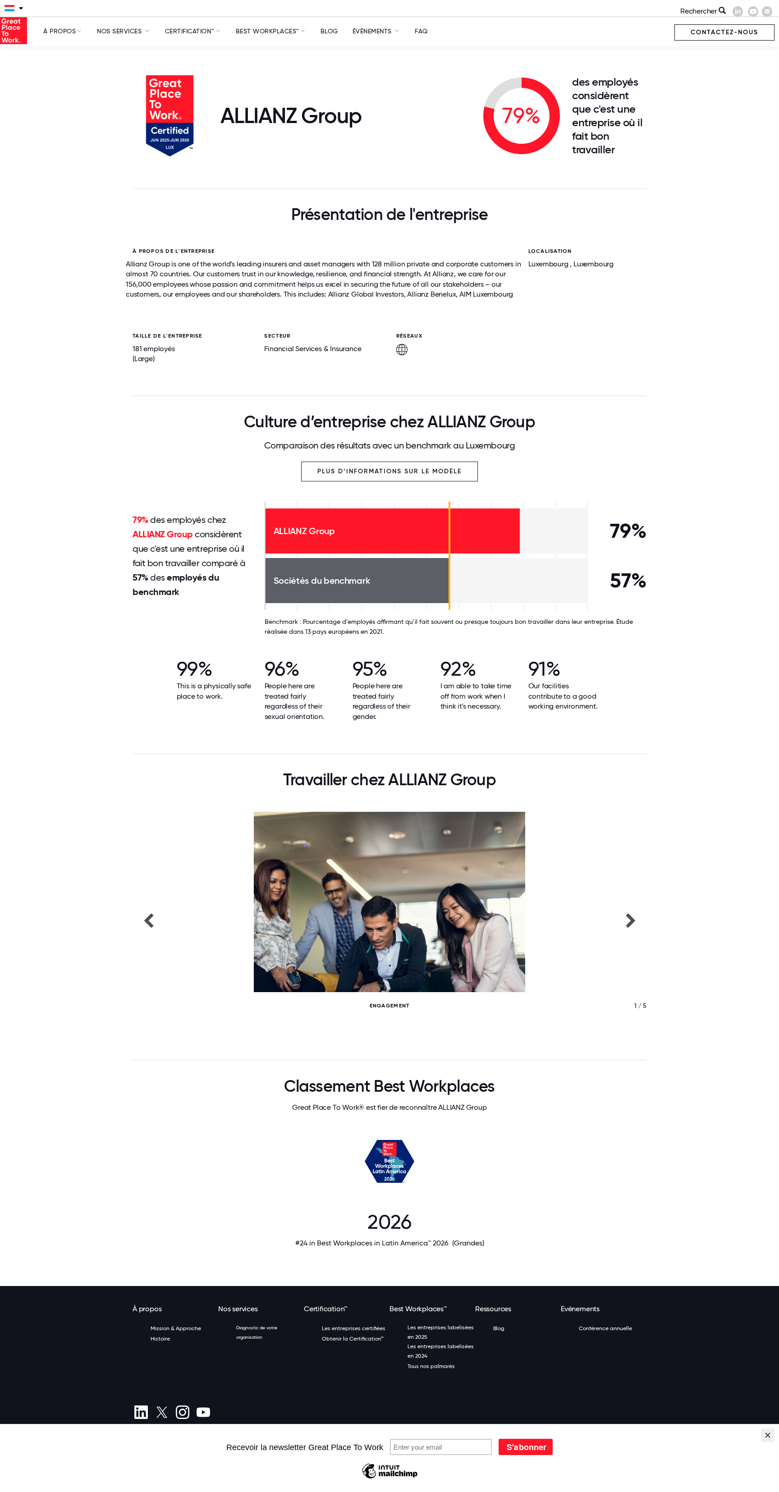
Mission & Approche (176, 1328)
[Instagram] (182, 1412)
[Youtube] (203, 1412)
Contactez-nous (724, 32)
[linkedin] (141, 1412)
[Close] (767, 1435)
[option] (389, 920)
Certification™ (190, 31)
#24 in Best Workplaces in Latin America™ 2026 (389, 1243)
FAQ (421, 31)
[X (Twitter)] (161, 1412)
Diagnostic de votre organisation (256, 1332)
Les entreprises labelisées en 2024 (441, 1351)
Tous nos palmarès (431, 1366)
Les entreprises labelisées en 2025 (441, 1332)
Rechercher (699, 11)
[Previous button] (148, 920)
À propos (59, 31)
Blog (329, 31)
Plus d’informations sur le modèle (389, 471)
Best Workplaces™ (267, 31)
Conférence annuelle (605, 1328)
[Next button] (630, 920)
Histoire (160, 1339)
